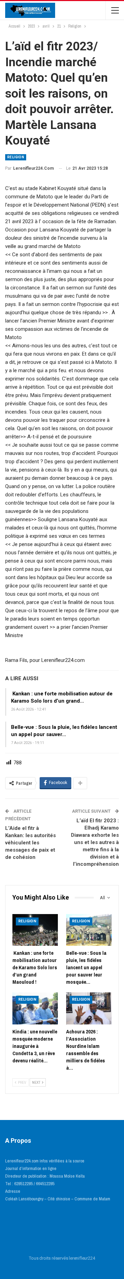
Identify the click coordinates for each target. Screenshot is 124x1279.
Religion (15, 157)
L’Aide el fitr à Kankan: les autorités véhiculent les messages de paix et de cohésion (30, 842)
